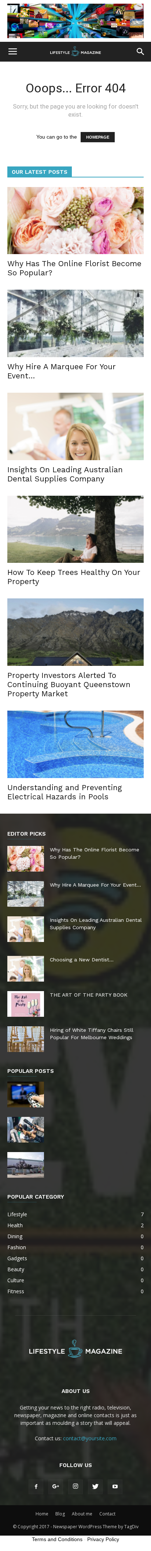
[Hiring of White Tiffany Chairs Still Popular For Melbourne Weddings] (25, 1039)
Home (42, 1514)
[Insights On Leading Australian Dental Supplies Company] (75, 426)
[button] (140, 52)
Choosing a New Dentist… (82, 959)
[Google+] (55, 1487)
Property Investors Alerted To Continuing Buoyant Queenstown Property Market (68, 684)
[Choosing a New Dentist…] (25, 969)
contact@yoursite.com (90, 1438)
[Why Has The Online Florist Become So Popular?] (75, 220)
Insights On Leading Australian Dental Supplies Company (65, 474)
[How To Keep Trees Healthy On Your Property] (75, 529)
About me (82, 1514)
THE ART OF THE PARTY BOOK (89, 995)
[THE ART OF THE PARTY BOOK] (25, 1004)
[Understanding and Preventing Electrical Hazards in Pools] (75, 744)
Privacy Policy (103, 1539)
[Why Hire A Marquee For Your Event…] (75, 323)
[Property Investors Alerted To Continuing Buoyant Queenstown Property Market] (75, 632)
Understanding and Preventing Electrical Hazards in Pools (64, 792)
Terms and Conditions (57, 1539)
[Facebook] (36, 1487)
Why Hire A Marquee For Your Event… (95, 885)
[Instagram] (75, 1487)
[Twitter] (95, 1487)
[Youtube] (115, 1487)
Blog (60, 1514)
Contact (107, 1514)
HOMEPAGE (97, 137)
